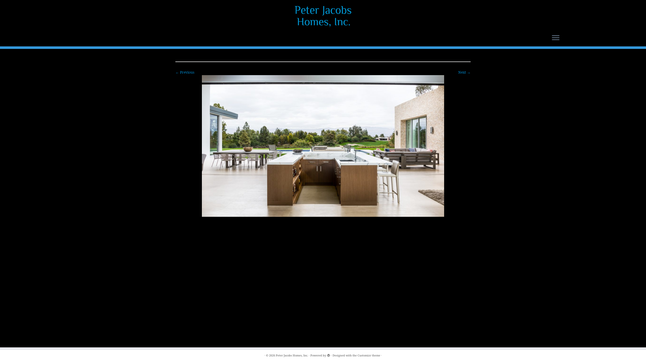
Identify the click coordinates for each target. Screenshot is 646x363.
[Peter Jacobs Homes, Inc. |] (323, 16)
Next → (464, 72)
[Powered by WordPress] (328, 354)
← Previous (184, 72)
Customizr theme (369, 355)
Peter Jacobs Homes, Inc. (292, 355)
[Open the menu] (555, 38)
